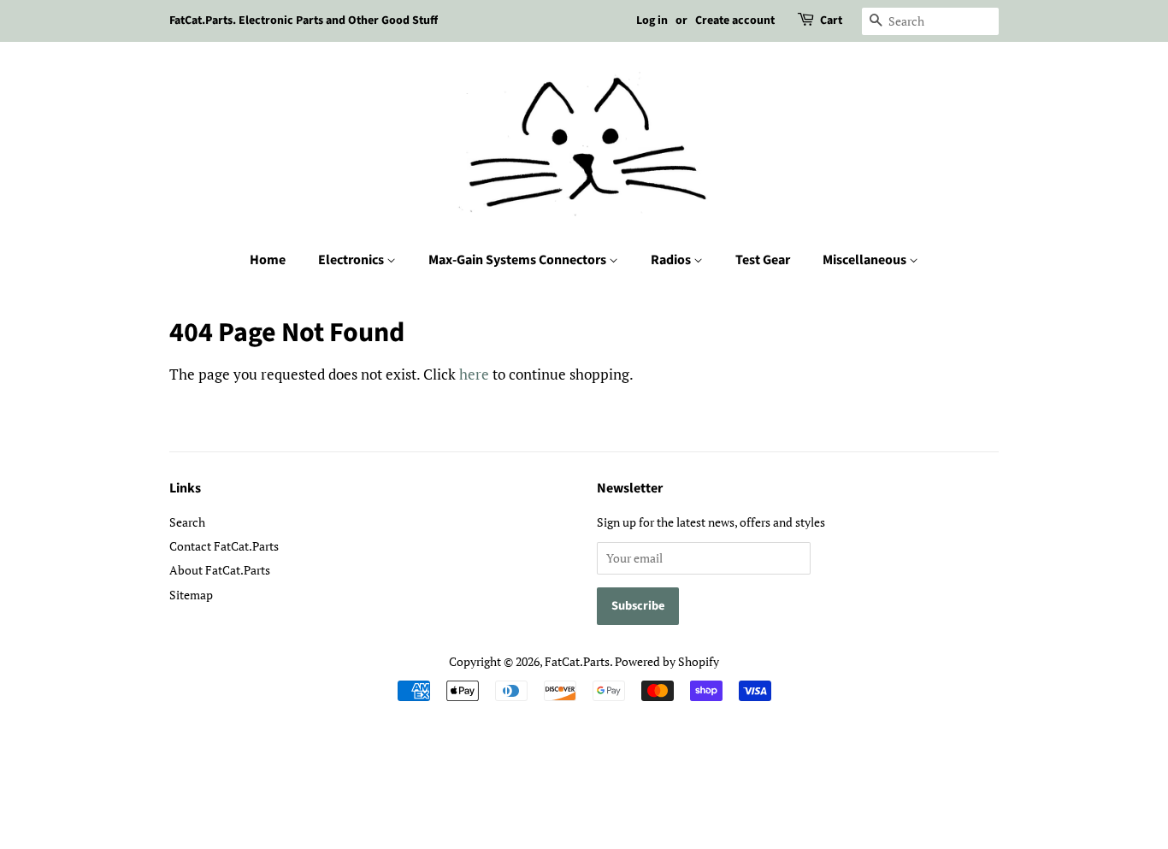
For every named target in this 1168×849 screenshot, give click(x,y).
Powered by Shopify (667, 661)
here (474, 374)
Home (268, 260)
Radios (672, 260)
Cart (831, 20)
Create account (735, 20)
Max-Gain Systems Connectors (518, 260)
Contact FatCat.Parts (224, 546)
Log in (652, 20)
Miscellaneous (866, 260)
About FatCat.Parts (219, 570)
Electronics (352, 260)
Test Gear (762, 260)
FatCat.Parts (577, 661)
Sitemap (191, 595)
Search (187, 522)
